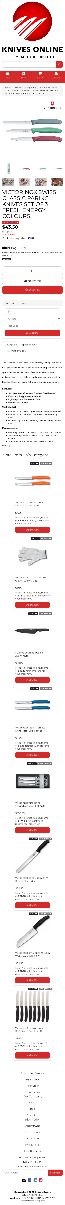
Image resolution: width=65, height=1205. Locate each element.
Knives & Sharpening (26, 87)
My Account (32, 1079)
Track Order (32, 1085)
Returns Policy (32, 1132)
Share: (6, 222)
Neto (43, 1201)
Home (8, 87)
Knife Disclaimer (32, 1151)
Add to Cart (32, 529)
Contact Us (32, 1115)
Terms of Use (32, 1138)
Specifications (29, 344)
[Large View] (8, 169)
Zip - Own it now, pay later (32, 1157)
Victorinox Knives (48, 87)
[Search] (59, 64)
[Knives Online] (32, 29)
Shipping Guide (32, 1125)
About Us (32, 1102)
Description (11, 344)
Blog (32, 1109)
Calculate (33, 333)
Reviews (9, 351)
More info (21, 248)
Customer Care (32, 1092)
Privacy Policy (32, 1144)
